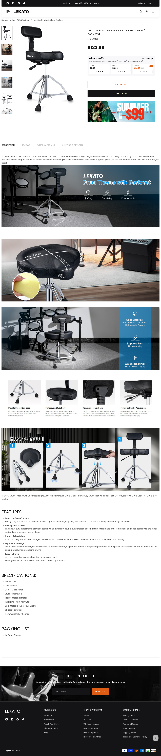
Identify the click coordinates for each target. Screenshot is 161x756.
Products (13, 20)
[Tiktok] (24, 3)
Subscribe (100, 691)
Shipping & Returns (72, 145)
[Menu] (8, 11)
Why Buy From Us (46, 145)
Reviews (26, 145)
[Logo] (21, 12)
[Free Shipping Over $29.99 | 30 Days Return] (80, 3)
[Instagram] (7, 3)
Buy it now (121, 93)
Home (4, 20)
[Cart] (153, 11)
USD (149, 3)
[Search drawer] (141, 11)
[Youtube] (19, 3)
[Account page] (147, 11)
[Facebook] (13, 3)
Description (8, 145)
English (140, 3)
